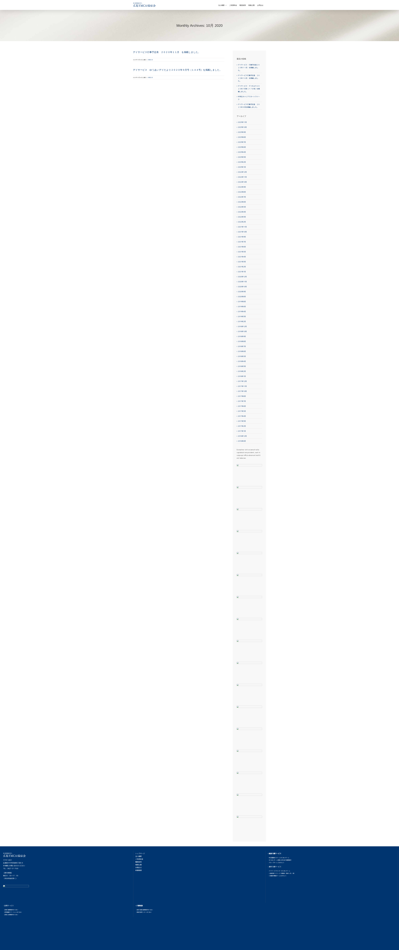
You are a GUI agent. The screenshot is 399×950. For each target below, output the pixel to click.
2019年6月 (242, 306)
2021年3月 (242, 262)
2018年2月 (242, 371)
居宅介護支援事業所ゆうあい (145, 910)
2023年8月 (242, 137)
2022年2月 (242, 222)
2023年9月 (242, 132)
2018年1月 (242, 376)
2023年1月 (242, 167)
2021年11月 (242, 227)
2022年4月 (242, 212)
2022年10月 (242, 182)
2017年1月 (242, 431)
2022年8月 (242, 192)
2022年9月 (242, 187)
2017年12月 (242, 381)
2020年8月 (242, 296)
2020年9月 (242, 292)
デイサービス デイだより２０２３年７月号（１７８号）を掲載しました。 (249, 89)
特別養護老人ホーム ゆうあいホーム (279, 858)
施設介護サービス (275, 853)
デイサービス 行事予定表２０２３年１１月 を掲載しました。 (249, 68)
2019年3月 (242, 316)
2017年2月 (242, 426)
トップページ (140, 853)
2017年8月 (242, 396)
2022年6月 (242, 202)
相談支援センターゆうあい (144, 912)
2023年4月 (242, 152)
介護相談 (140, 906)
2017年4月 (242, 416)
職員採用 (138, 862)
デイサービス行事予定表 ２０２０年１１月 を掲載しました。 (166, 52)
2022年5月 (242, 207)
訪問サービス (9, 906)
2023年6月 (242, 147)
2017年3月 (242, 421)
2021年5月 (242, 252)
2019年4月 (242, 311)
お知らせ (150, 60)
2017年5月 (242, 411)
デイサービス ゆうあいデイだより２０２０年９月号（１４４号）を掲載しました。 (177, 70)
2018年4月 (242, 361)
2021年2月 (242, 267)
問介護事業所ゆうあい (12, 910)
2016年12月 (242, 436)
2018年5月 (242, 356)
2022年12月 (242, 172)
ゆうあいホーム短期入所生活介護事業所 (280, 860)
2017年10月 (242, 391)
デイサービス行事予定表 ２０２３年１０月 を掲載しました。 (249, 78)
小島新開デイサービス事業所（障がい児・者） (282, 873)
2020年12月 (242, 277)
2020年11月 (242, 282)
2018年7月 (242, 346)
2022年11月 (242, 177)
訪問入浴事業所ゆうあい (11, 915)
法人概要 (138, 856)
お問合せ (138, 867)
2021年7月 (242, 242)
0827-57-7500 (12, 868)
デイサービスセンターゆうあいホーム (279, 871)
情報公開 (138, 865)
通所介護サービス (274, 867)
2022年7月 (242, 197)
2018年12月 (242, 326)
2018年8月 (242, 341)
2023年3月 (242, 157)
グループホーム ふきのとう (276, 862)
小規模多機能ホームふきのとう (277, 876)
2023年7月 (242, 142)
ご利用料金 (139, 859)
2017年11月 (242, 386)
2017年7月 (242, 401)
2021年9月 (242, 237)
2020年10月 (242, 287)
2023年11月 (242, 122)
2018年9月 (242, 336)
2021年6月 (242, 247)
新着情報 (138, 870)
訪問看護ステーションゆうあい (13, 912)
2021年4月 (242, 257)
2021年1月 (242, 272)
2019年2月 (242, 321)
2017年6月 (242, 406)
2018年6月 (242, 351)
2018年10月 (242, 331)
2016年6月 (242, 441)
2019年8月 (242, 301)
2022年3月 (242, 217)
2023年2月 (242, 162)
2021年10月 (242, 232)
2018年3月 (242, 366)
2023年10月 (242, 127)
